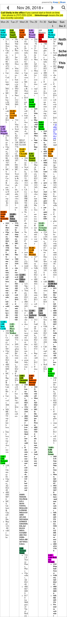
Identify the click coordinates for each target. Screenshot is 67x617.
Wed (24, 22)
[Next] (52, 7)
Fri (43, 22)
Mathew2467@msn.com (55, 131)
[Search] (63, 7)
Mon (5, 22)
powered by (54, 2)
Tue (14, 22)
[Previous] (7, 7)
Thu (33, 22)
